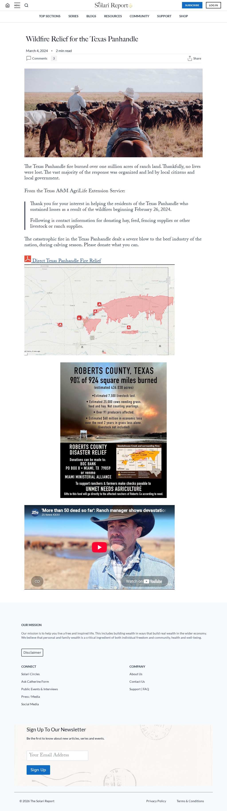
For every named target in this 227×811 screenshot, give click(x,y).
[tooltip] (190, 58)
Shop (183, 16)
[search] (9, 5)
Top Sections (50, 16)
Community (139, 16)
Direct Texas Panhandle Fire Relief (66, 261)
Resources (113, 16)
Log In (213, 5)
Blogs (91, 16)
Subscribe (192, 5)
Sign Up (38, 770)
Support (164, 16)
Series (73, 16)
